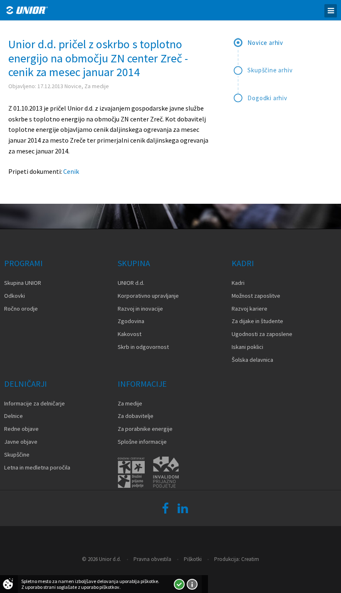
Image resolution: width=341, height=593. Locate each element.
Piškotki (193, 559)
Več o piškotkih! (192, 584)
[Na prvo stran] (27, 10)
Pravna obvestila (152, 559)
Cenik (71, 171)
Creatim (250, 559)
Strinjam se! (179, 584)
